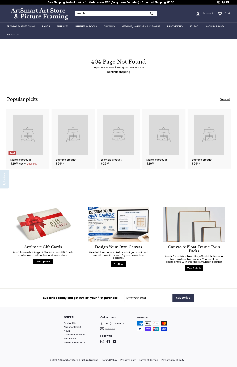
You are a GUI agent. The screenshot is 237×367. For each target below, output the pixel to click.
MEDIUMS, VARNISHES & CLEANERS (141, 26)
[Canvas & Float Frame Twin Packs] (194, 224)
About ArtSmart (72, 327)
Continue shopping (118, 72)
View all (225, 99)
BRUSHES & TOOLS (86, 26)
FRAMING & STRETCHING (21, 26)
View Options (43, 261)
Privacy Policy (128, 360)
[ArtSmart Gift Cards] (43, 224)
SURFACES (63, 26)
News (67, 330)
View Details (194, 268)
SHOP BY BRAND (214, 26)
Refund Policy (109, 360)
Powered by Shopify (173, 360)
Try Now (118, 264)
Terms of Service (148, 360)
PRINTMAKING (175, 26)
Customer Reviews (74, 334)
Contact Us (70, 323)
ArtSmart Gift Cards (74, 342)
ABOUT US (13, 34)
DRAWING (109, 26)
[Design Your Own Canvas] (118, 224)
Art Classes (70, 338)
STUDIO (194, 26)
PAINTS (46, 26)
